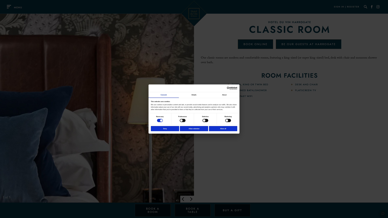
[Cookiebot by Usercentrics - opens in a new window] (228, 88)
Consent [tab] (164, 95)
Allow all (223, 128)
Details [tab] (194, 95)
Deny (165, 128)
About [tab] (224, 95)
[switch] (183, 120)
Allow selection (194, 128)
